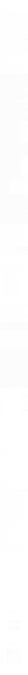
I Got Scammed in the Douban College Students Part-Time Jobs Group (14, 559)
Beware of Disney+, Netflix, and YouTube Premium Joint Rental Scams (14, 560)
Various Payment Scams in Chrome (8, 558)
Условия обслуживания (12, 611)
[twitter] (2, 641)
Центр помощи (4, 607)
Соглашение (18, 611)
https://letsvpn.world (4, 532)
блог (1, 607)
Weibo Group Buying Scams (7, 557)
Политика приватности (4, 611)
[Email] (14, 638)
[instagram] (14, 669)
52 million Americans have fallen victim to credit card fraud (12, 513)
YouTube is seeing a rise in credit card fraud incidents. (11, 515)
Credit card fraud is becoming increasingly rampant (11, 514)
